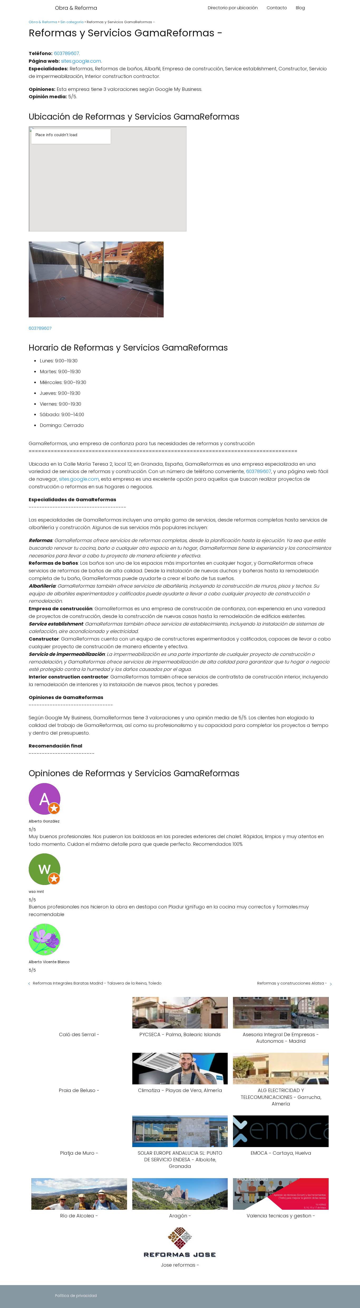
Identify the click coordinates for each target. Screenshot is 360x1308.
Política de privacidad (76, 1295)
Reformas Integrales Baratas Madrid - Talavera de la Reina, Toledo (97, 983)
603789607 (66, 53)
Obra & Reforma (76, 8)
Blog (300, 8)
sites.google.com (81, 61)
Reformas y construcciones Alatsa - (292, 983)
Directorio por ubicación (233, 8)
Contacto (277, 8)
